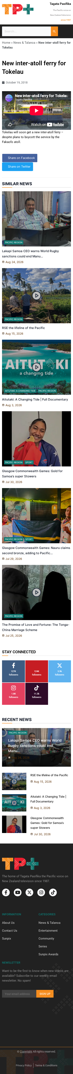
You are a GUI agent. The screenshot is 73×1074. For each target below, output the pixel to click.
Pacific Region (13, 242)
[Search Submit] (54, 31)
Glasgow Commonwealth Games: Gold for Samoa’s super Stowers (47, 822)
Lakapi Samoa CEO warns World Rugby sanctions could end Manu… (35, 745)
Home (6, 42)
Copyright (26, 1051)
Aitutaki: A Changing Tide (20, 390)
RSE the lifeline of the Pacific (23, 328)
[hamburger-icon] (66, 31)
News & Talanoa (24, 42)
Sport (29, 462)
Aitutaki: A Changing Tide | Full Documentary (35, 399)
